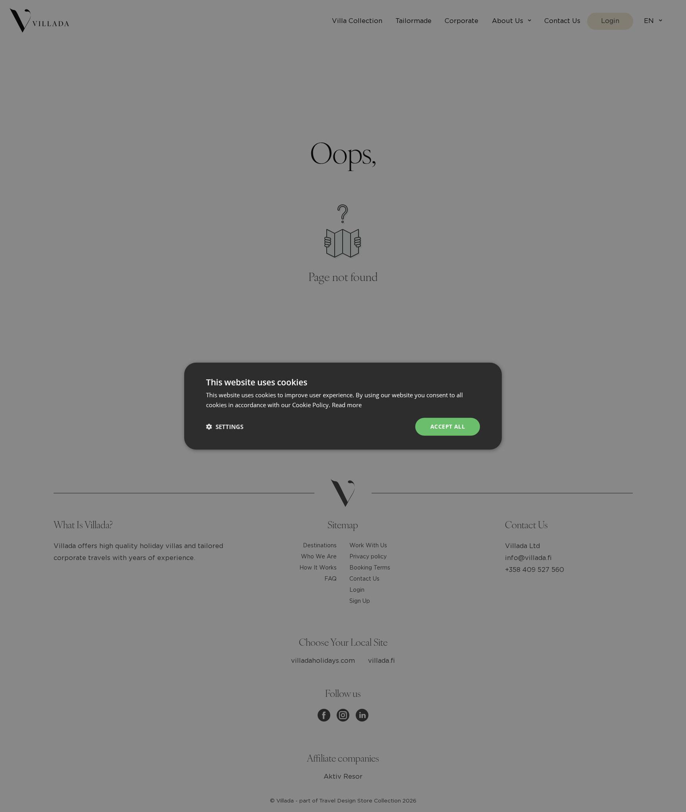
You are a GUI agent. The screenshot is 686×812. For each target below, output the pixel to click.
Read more (347, 405)
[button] (224, 426)
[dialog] (343, 406)
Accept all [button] (447, 426)
